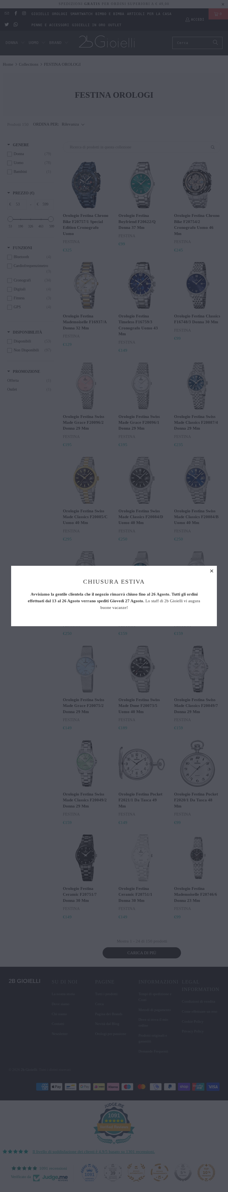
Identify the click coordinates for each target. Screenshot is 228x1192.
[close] (212, 571)
